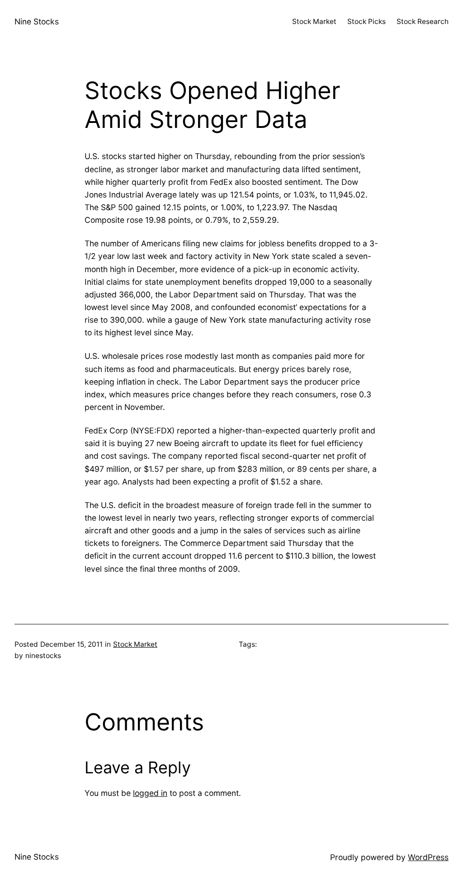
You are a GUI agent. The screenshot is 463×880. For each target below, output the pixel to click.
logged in (150, 793)
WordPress (428, 857)
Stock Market (135, 644)
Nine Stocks (36, 21)
